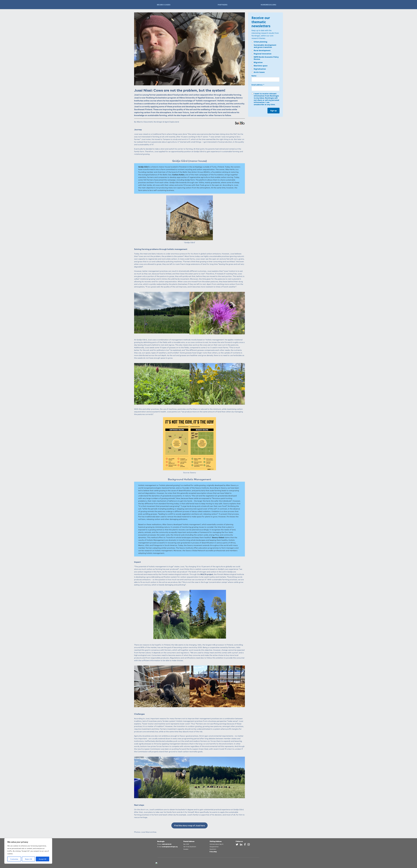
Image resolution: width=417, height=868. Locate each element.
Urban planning (260, 42)
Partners (222, 4)
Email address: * (258, 85)
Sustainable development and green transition (265, 46)
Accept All (42, 859)
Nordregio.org (268, 4)
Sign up (273, 110)
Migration (258, 62)
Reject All (28, 859)
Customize (14, 859)
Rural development (262, 50)
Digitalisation (260, 69)
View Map (213, 851)
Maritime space (260, 66)
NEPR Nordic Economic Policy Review (266, 58)
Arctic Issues (259, 72)
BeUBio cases (163, 4)
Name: (254, 76)
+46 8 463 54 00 (166, 844)
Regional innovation (262, 54)
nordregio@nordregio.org (170, 846)
